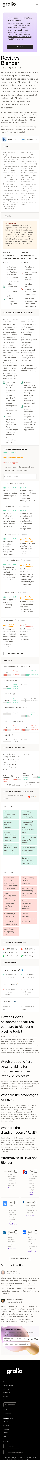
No (37, 1339)
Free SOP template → (15, 39)
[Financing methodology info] (13, 1001)
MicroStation (31, 1202)
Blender (30, 140)
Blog (5, 1409)
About (5, 1422)
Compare (6, 1392)
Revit (10, 140)
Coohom (31, 1232)
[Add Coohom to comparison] (35, 1231)
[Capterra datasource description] (16, 952)
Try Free (20, 47)
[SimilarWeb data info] (17, 984)
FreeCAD (33, 1171)
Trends (5, 1432)
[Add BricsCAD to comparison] (15, 1202)
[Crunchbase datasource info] (15, 1001)
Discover (6, 1389)
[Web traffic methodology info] (15, 984)
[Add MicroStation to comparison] (35, 1202)
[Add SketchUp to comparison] (15, 1231)
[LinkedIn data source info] (22, 970)
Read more (12, 1188)
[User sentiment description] (12, 776)
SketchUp (12, 1232)
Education (7, 1413)
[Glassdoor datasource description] (17, 956)
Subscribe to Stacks (15, 1452)
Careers (6, 1425)
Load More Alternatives (20, 1259)
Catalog (6, 1429)
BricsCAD (13, 1202)
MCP (5, 1436)
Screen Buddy (8, 1385)
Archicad (12, 1171)
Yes (32, 1339)
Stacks (5, 1396)
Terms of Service (20, 1459)
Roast (5, 1400)
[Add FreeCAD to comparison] (35, 1171)
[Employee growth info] (20, 970)
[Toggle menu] (37, 4)
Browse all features (15, 653)
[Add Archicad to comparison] (15, 1171)
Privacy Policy (7, 1459)
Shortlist (11, 1404)
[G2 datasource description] (16, 949)
